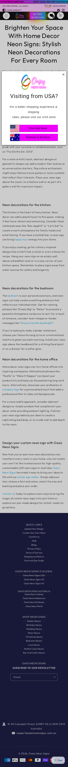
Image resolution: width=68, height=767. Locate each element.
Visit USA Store (38, 128)
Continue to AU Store (38, 137)
